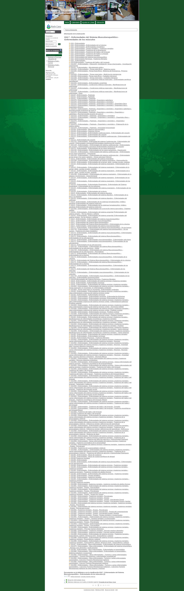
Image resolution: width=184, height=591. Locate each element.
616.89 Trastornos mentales (80, 458)
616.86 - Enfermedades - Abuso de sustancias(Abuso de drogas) (93, 456)
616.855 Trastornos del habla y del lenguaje (86, 413)
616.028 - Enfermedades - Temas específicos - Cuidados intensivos (94, 76)
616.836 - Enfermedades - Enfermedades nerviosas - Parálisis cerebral (95, 312)
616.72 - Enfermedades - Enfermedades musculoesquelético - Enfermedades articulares (101, 239)
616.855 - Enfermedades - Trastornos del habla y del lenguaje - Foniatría (95, 406)
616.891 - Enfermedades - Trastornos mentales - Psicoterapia (92, 496)
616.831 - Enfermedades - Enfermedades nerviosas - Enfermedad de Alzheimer (98, 296)
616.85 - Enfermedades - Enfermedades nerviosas (88, 336)
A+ (50, 21)
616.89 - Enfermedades (79, 460)
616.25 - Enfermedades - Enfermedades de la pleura (89, 191)
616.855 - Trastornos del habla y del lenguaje (86, 412)
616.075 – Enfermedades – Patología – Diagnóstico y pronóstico (93, 115)
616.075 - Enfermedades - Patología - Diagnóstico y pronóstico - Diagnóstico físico (99, 103)
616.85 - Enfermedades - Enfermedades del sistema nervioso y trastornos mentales (99, 334)
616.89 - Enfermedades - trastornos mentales (86, 477)
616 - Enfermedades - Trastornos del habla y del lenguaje (90, 52)
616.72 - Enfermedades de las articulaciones (86, 245)
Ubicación (100, 22)
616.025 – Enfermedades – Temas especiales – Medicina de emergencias (96, 74)
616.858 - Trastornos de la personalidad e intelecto (88, 448)
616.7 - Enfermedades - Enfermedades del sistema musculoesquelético (95, 219)
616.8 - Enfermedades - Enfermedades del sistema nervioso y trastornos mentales (99, 281)
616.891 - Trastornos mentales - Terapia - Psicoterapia (89, 510)
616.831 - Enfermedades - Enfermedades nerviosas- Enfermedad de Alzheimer (97, 298)
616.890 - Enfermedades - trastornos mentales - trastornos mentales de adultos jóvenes (100, 484)
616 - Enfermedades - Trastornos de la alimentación (88, 50)
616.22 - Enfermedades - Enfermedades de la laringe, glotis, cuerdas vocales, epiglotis (100, 162)
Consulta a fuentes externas (88, 576)
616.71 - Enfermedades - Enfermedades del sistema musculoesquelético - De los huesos (101, 227)
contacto (48, 79)
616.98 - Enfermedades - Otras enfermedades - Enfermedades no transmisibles (98, 549)
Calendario (75, 22)
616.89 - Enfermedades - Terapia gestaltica (85, 475)
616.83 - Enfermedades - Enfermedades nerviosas (88, 295)
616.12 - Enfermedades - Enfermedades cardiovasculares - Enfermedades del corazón (100, 133)
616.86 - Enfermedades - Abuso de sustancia (86, 455)
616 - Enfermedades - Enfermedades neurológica (87, 47)
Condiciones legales (89, 590)
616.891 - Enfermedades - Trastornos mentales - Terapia (90, 498)
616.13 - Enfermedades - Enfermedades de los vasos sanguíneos (93, 148)
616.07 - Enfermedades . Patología (83, 97)
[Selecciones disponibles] (69, 576)
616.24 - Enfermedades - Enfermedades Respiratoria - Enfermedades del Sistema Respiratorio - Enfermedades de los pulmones (98, 185)
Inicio (67, 22)
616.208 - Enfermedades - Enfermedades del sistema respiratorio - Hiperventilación (99, 160)
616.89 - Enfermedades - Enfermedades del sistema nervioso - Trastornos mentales (99, 465)
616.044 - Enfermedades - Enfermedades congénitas (89, 83)
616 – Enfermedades (78, 60)
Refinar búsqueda (75, 576)
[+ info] (64, 580)
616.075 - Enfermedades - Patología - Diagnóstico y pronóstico (92, 102)
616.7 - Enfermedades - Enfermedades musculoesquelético (91, 221)
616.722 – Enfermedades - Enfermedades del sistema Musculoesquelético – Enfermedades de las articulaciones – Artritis (96, 247)
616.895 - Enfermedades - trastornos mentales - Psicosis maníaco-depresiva (97, 532)
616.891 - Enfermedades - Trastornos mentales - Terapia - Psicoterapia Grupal (97, 499)
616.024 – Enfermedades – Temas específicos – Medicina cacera (93, 69)
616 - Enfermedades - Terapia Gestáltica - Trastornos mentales (92, 48)
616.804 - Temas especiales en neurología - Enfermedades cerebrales (95, 289)
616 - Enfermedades (78, 43)
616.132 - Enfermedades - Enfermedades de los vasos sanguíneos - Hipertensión (98, 150)
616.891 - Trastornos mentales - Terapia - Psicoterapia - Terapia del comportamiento (99, 511)
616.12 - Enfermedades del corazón (83, 140)
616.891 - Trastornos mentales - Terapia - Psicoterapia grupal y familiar (95, 513)
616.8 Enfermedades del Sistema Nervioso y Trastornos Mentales (93, 279)
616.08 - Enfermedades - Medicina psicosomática (88, 129)
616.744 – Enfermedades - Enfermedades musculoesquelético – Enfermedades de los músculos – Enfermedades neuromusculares (99, 276)
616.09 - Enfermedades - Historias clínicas (85, 131)
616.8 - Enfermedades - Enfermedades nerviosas (87, 282)
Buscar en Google (109, 590)
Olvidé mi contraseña (51, 46)
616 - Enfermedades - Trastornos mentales (85, 55)
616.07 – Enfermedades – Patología (83, 98)
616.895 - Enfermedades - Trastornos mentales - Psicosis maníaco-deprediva (97, 530)
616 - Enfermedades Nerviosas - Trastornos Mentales (89, 59)
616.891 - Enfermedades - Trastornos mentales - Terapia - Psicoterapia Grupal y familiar (100, 501)
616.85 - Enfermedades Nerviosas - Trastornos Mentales (90, 338)
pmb (116, 590)
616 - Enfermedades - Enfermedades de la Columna (88, 45)
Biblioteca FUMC (99, 590)
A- (46, 21)
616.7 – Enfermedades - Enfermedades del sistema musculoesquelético (95, 226)
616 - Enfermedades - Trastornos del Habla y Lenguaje (89, 54)
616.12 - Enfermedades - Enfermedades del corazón (88, 134)
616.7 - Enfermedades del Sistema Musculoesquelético (89, 222)
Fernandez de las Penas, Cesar (107, 582)
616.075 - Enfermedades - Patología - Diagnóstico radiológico (92, 100)
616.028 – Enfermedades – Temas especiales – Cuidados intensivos (94, 78)
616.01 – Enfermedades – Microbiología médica (87, 67)
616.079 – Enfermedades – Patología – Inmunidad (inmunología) (93, 128)
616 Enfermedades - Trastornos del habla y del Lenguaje (90, 62)
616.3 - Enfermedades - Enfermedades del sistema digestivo (91, 193)
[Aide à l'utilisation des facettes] (60, 50)
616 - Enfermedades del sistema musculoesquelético (89, 57)
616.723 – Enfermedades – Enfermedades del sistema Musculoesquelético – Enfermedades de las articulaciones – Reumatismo (96, 251)
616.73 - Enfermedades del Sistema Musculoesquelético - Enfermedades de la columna (101, 260)
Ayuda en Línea (88, 22)
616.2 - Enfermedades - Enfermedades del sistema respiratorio (92, 159)
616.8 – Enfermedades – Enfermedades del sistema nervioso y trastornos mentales (99, 284)
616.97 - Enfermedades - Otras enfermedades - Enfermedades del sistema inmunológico (101, 544)
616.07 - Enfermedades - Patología (83, 95)
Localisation (50, 55)
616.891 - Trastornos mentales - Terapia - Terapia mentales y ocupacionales (96, 515)
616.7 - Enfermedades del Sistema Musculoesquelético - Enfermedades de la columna (100, 224)
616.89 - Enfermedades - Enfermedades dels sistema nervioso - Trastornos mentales (99, 474)
